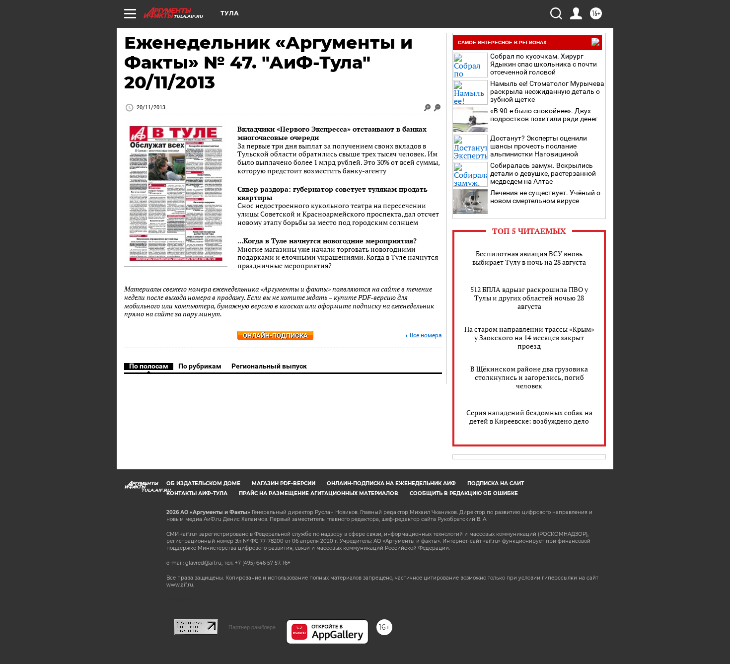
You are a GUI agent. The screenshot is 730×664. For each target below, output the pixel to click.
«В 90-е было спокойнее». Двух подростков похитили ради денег (544, 115)
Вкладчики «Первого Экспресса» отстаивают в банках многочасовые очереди (332, 133)
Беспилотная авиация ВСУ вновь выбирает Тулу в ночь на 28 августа (529, 257)
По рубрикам (199, 366)
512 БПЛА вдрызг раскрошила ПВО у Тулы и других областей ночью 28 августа (529, 297)
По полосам (148, 366)
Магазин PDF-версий (283, 483)
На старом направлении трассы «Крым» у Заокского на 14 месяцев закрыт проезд (529, 337)
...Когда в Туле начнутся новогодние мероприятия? (327, 240)
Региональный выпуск (269, 366)
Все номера (426, 335)
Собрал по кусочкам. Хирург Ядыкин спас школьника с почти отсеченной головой (543, 64)
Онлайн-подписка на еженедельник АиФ (391, 483)
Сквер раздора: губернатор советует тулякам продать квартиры (332, 193)
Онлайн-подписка (275, 335)
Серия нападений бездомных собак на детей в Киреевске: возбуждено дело (529, 416)
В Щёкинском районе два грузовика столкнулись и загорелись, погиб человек (529, 377)
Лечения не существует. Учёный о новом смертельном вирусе (545, 197)
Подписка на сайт (495, 483)
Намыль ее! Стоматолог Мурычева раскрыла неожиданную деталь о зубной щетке (547, 91)
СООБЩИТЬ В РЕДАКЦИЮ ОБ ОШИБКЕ (464, 493)
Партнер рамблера (252, 627)
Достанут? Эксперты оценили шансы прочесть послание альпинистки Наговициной (538, 146)
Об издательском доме (203, 483)
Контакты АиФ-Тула (196, 493)
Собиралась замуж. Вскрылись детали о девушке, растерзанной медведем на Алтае (543, 173)
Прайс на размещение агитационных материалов (318, 493)
